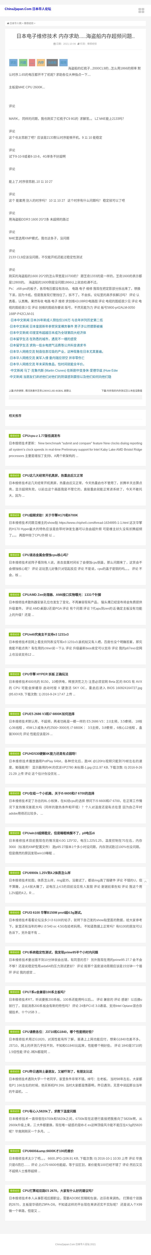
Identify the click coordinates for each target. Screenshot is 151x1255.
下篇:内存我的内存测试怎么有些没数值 (121, 390)
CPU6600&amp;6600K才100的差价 (48, 1151)
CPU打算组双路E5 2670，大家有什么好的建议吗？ (59, 1190)
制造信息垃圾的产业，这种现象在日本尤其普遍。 (70, 351)
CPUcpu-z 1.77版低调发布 (41, 435)
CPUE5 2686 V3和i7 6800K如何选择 (49, 714)
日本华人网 (15, 23)
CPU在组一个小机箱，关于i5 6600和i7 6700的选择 (58, 793)
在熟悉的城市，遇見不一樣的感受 (53, 339)
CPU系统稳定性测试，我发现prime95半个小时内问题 (60, 952)
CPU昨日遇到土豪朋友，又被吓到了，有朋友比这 (57, 1071)
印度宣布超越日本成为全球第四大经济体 (57, 332)
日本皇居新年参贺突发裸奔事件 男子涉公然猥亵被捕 (66, 326)
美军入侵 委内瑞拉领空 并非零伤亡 (60, 358)
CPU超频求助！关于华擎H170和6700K (50, 515)
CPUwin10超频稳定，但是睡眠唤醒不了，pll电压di (59, 833)
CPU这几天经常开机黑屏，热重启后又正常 (53, 475)
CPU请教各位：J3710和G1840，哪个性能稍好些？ (59, 1032)
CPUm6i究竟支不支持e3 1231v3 (46, 634)
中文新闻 (17, 370)
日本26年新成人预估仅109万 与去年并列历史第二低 (66, 320)
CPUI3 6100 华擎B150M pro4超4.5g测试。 (53, 912)
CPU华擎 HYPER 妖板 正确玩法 (45, 674)
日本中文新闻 (20, 320)
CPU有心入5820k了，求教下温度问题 (49, 1111)
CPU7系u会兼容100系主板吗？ (45, 992)
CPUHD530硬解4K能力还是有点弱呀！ (50, 753)
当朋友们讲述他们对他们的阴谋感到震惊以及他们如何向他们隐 (67, 376)
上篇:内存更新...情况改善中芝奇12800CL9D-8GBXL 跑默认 (40, 390)
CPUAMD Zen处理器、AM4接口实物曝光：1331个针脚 (62, 594)
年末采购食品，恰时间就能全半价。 (61, 364)
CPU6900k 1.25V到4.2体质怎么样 (47, 873)
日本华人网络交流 (22, 351)
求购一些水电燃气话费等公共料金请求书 (57, 345)
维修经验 (28, 23)
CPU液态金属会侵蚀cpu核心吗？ (46, 555)
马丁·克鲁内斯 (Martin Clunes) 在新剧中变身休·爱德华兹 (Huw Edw (71, 370)
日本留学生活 (19, 339)
